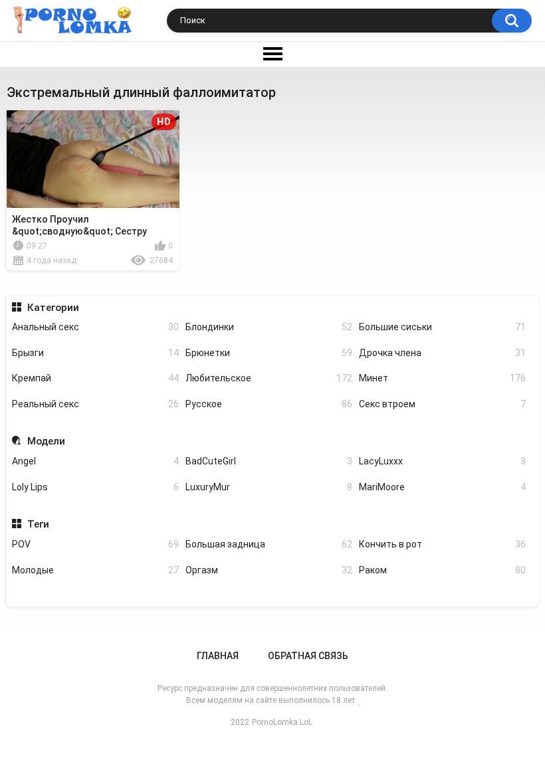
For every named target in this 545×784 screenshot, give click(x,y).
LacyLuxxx (442, 461)
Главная (218, 655)
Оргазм (268, 570)
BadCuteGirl (268, 461)
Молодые (95, 570)
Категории (52, 308)
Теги (38, 524)
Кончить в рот (442, 544)
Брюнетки (268, 352)
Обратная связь (308, 655)
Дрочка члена (442, 352)
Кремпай (95, 378)
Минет (442, 378)
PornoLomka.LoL (282, 722)
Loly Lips (95, 487)
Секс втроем (442, 404)
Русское (268, 404)
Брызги (95, 352)
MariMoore (442, 487)
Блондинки (268, 327)
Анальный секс (95, 327)
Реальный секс (95, 404)
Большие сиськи (442, 327)
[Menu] (272, 54)
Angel (95, 461)
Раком (442, 570)
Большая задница (268, 544)
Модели (45, 441)
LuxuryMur (268, 487)
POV (95, 544)
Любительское (268, 378)
